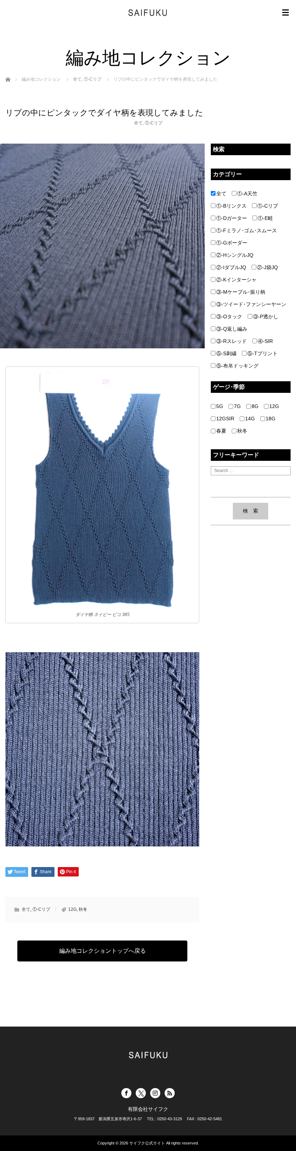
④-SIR (265, 341)
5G (219, 406)
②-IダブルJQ (231, 267)
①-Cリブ (153, 123)
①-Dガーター (231, 218)
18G (270, 418)
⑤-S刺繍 (226, 353)
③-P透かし (265, 316)
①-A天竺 (247, 193)
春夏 (221, 431)
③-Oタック (229, 316)
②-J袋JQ (267, 267)
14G (250, 418)
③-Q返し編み (231, 329)
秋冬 (83, 909)
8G (255, 406)
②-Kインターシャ (236, 280)
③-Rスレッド (231, 341)
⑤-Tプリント (262, 353)
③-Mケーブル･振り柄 (240, 292)
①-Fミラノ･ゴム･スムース (246, 230)
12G (72, 909)
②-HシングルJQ (234, 255)
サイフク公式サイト (147, 1143)
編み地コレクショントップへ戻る (102, 951)
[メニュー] (285, 12)
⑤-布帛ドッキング (237, 366)
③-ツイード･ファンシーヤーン (251, 304)
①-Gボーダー (231, 243)
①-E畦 (265, 218)
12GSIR (225, 418)
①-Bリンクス (231, 206)
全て (138, 123)
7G (237, 406)
